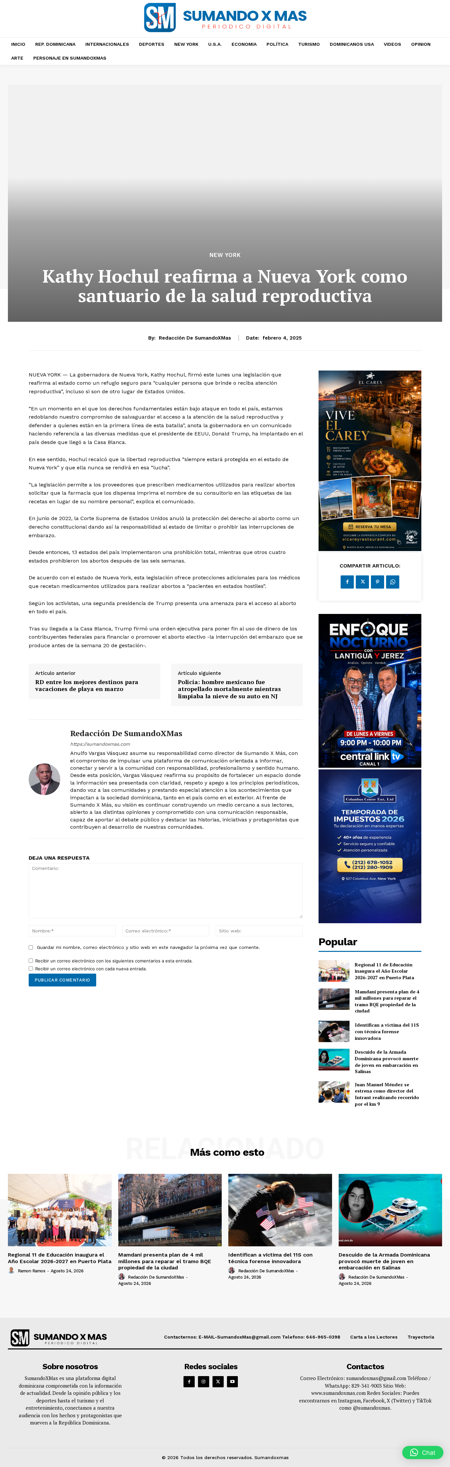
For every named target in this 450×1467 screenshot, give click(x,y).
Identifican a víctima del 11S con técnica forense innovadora (387, 1031)
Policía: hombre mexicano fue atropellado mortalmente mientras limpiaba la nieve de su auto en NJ (229, 689)
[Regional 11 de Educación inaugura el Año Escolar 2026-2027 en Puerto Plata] (334, 971)
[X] (362, 582)
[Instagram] (203, 1381)
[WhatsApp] (392, 582)
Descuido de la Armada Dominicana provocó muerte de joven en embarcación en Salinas (386, 1061)
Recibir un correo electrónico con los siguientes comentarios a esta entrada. (114, 960)
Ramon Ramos (31, 1270)
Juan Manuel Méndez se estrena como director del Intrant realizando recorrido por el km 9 (387, 1094)
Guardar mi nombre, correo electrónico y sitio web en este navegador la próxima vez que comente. (148, 947)
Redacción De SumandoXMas (195, 338)
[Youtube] (232, 1381)
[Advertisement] (225, 201)
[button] (422, 1452)
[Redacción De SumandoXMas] (44, 779)
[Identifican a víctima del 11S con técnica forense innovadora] (334, 1031)
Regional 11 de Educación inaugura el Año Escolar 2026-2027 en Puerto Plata (384, 971)
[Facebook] (347, 582)
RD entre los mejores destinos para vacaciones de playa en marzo (86, 685)
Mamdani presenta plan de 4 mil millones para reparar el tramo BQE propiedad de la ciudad (387, 1001)
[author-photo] (12, 1270)
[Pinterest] (377, 582)
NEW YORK (225, 255)
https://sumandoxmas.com (100, 744)
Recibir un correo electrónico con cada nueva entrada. (91, 968)
